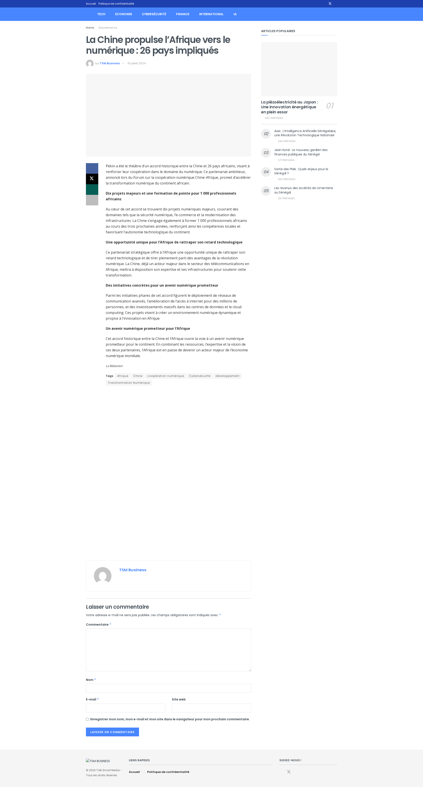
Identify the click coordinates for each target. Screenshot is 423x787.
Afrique (122, 376)
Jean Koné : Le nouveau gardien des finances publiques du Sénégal (300, 152)
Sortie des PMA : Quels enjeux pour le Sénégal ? (301, 171)
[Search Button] (335, 14)
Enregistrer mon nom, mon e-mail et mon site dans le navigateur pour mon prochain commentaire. (170, 719)
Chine (137, 376)
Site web (179, 699)
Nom (91, 680)
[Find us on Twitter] (330, 3)
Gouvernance (107, 27)
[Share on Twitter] (92, 179)
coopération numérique (165, 376)
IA (235, 14)
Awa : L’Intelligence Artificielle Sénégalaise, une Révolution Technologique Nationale (305, 133)
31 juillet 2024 (136, 63)
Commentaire (98, 624)
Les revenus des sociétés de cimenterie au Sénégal (303, 190)
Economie (123, 14)
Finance (182, 14)
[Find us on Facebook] (324, 3)
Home (90, 27)
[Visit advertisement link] (168, 473)
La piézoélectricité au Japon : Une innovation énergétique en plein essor (289, 107)
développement (227, 376)
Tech (101, 14)
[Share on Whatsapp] (92, 189)
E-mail (92, 699)
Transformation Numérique (129, 383)
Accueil (91, 4)
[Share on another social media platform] (92, 200)
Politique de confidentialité (116, 4)
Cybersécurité (154, 14)
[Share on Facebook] (92, 168)
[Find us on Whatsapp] (336, 3)
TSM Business (110, 63)
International (211, 14)
